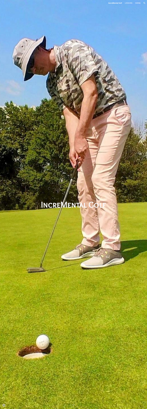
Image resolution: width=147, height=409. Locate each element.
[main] (73, 204)
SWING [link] (138, 3)
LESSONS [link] (128, 3)
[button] (144, 3)
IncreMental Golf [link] (115, 3)
